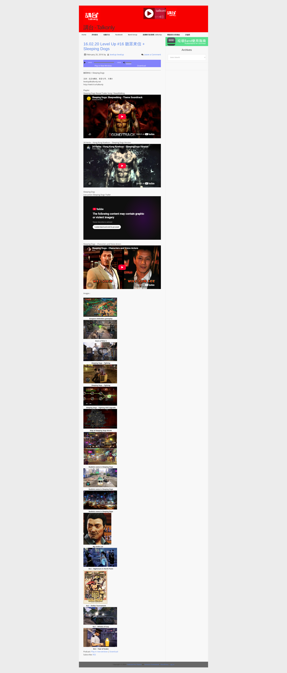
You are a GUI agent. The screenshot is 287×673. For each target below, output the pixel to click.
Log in (172, 664)
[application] (122, 62)
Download (141, 65)
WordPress (164, 664)
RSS (94, 654)
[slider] (129, 62)
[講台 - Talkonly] (91, 23)
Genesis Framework (151, 664)
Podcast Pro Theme (134, 664)
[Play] (85, 62)
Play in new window (99, 651)
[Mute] (124, 62)
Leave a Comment (152, 54)
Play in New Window (103, 65)
